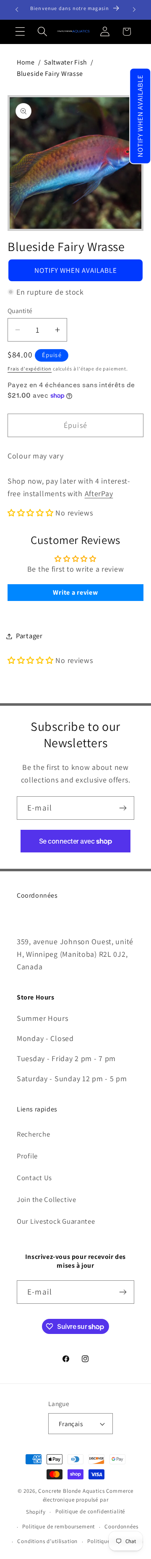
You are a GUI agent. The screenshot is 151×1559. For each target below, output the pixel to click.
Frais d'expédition (30, 368)
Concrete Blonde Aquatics (71, 1490)
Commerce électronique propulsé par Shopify (79, 1501)
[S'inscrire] (123, 808)
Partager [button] (29, 635)
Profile (27, 1155)
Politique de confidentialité (90, 1511)
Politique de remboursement (58, 1526)
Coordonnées (121, 1526)
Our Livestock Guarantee (56, 1221)
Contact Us (34, 1177)
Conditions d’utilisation (47, 1541)
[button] (140, 116)
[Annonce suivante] (134, 9)
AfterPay (99, 493)
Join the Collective (46, 1199)
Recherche (33, 1134)
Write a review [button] (75, 592)
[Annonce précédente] (17, 9)
